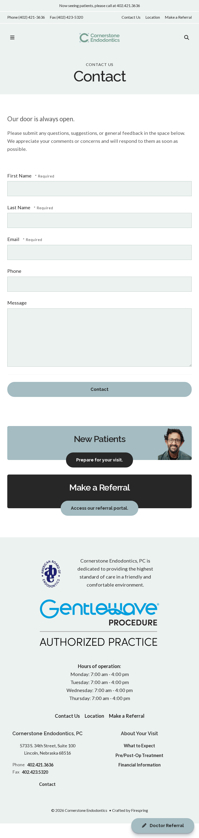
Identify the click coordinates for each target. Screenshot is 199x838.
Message (17, 303)
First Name (20, 175)
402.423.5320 (35, 772)
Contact (47, 784)
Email (13, 239)
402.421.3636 (40, 764)
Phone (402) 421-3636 (26, 17)
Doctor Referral (166, 825)
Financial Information (139, 764)
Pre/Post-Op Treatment (139, 755)
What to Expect (139, 745)
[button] (12, 37)
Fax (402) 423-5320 (66, 17)
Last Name (19, 207)
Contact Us (131, 17)
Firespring (139, 810)
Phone (14, 271)
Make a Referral (178, 17)
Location (152, 17)
